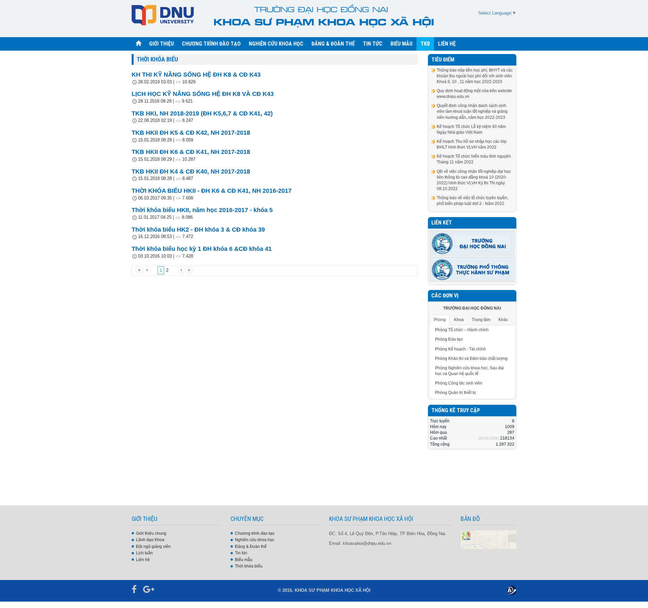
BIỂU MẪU (401, 44)
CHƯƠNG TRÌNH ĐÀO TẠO (211, 44)
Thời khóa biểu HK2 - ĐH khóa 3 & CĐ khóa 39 (198, 229)
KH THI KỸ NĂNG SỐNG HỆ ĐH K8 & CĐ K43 (196, 74)
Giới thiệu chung (151, 533)
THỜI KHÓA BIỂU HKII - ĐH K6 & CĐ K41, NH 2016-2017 (212, 190)
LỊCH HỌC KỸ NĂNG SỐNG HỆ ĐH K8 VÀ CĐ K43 (203, 93)
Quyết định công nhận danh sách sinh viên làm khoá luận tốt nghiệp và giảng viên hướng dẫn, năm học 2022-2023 (472, 111)
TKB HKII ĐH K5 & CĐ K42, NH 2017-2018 (191, 132)
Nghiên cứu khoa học (254, 539)
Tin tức (241, 553)
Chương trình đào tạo (254, 533)
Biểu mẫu (243, 559)
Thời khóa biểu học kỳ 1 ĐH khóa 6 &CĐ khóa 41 (202, 248)
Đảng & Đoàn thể (251, 546)
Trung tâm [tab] (481, 319)
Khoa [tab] (459, 319)
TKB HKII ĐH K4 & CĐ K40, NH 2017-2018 (191, 171)
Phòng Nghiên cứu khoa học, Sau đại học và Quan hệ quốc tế (469, 371)
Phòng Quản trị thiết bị (455, 392)
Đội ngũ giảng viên (153, 546)
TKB (425, 44)
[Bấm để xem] (488, 539)
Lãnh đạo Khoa (150, 539)
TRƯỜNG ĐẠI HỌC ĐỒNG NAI (472, 308)
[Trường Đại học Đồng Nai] (472, 242)
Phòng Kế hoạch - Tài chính (460, 349)
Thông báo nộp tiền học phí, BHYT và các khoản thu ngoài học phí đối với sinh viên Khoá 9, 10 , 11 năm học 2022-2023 (475, 76)
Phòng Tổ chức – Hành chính (462, 329)
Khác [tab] (503, 319)
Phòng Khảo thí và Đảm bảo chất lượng (471, 358)
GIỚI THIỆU (161, 44)
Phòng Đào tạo (449, 339)
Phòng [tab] (440, 319)
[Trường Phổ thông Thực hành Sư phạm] (472, 269)
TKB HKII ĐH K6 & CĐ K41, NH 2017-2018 (191, 152)
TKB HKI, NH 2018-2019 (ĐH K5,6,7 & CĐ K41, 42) (202, 113)
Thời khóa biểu (249, 566)
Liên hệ (143, 559)
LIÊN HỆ (447, 44)
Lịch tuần (144, 553)
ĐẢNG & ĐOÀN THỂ (333, 44)
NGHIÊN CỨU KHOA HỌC (276, 44)
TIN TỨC (372, 44)
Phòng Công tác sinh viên (458, 383)
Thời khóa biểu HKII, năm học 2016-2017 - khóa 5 (202, 210)
